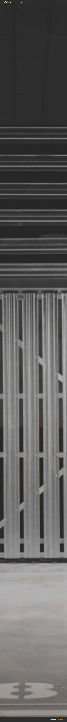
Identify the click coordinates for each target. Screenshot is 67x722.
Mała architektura (49, 2)
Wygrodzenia (30, 2)
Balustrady (15, 2)
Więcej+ (58, 2)
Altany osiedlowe (40, 2)
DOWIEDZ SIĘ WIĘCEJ (9, 363)
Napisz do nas (60, 719)
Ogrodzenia (23, 2)
